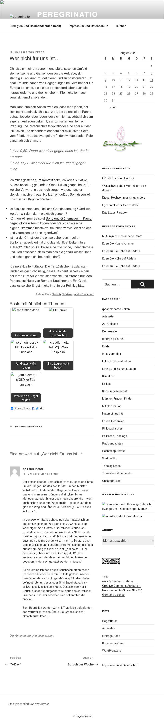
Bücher (121, 26)
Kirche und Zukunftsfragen (119, 369)
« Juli (112, 107)
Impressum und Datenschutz (88, 26)
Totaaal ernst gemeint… (117, 473)
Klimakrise (108, 376)
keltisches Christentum (116, 361)
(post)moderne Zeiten (116, 309)
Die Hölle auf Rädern (127, 251)
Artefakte (108, 316)
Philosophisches (112, 428)
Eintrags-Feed (111, 636)
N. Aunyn (108, 236)
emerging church (113, 339)
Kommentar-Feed (113, 643)
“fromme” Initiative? (34, 228)
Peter (40, 52)
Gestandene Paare (130, 236)
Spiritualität (109, 458)
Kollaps (106, 384)
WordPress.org (111, 650)
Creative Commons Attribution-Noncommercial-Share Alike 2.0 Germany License (122, 590)
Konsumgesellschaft (115, 391)
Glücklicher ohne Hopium (118, 178)
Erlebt (106, 346)
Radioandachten (112, 443)
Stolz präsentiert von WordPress (28, 704)
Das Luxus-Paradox (114, 212)
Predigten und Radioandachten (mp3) (35, 26)
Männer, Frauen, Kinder (117, 398)
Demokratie (109, 331)
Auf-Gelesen (110, 324)
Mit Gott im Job (111, 406)
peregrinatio (67, 14)
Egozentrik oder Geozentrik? (120, 205)
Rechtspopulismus (113, 451)
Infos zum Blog (111, 354)
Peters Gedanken (29, 426)
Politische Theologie (115, 436)
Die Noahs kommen (122, 243)
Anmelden (108, 628)
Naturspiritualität (112, 413)
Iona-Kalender (132, 516)
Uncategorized (111, 481)
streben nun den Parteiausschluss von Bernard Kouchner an (51, 278)
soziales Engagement (84, 294)
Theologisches (111, 466)
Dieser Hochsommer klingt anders (123, 197)
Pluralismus (67, 294)
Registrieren (110, 621)
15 (151, 80)
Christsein (56, 294)
